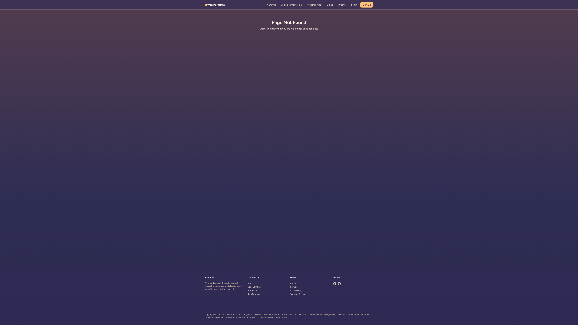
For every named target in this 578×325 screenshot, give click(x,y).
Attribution (252, 290)
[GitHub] (339, 283)
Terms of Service (297, 294)
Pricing (342, 4)
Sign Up (367, 4)
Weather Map (314, 4)
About (293, 283)
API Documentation (291, 4)
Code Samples (254, 287)
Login (354, 4)
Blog (249, 283)
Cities (330, 4)
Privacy (293, 287)
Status (272, 4)
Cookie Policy (296, 290)
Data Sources (253, 294)
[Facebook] (334, 283)
